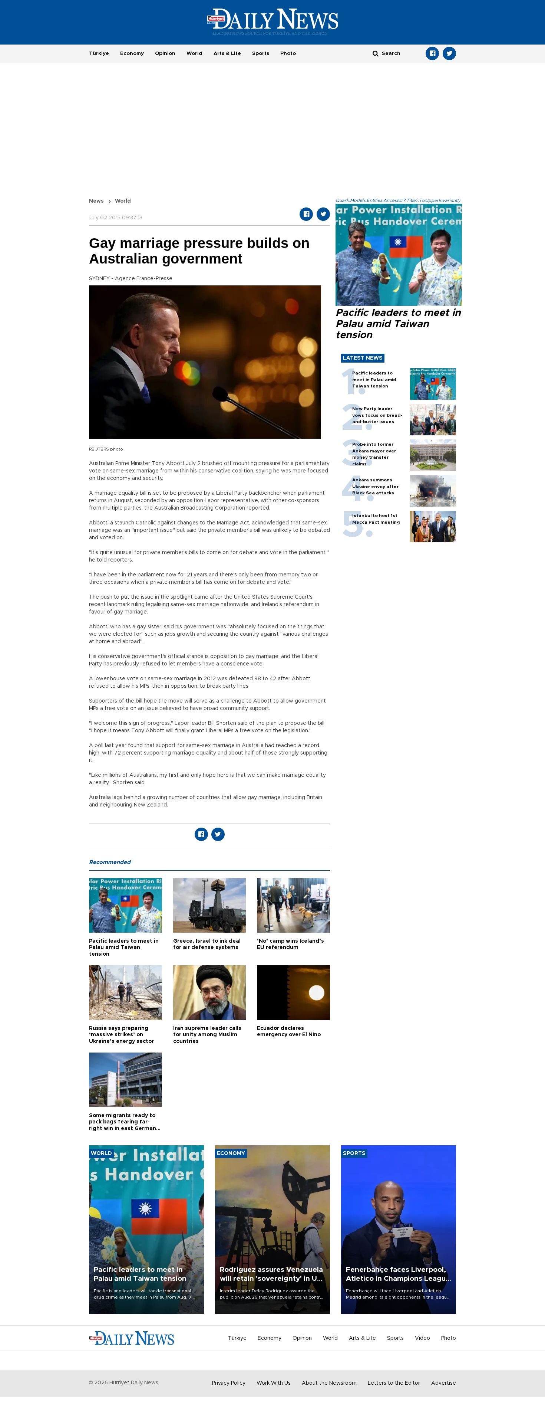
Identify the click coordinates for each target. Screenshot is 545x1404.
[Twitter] (449, 53)
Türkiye (99, 53)
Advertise (443, 1383)
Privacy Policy (228, 1383)
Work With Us (274, 1383)
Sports (260, 53)
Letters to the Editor (394, 1383)
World (194, 53)
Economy (132, 53)
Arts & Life (227, 53)
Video (422, 1338)
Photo (288, 53)
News (96, 201)
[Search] (376, 53)
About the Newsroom (329, 1383)
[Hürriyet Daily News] (272, 21)
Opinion (165, 53)
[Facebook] (432, 53)
